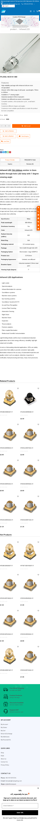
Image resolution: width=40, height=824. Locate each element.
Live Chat (6, 141)
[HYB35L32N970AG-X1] (30, 434)
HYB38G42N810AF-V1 (6, 670)
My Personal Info (6, 740)
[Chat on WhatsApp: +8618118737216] (38, 215)
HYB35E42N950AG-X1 (6, 484)
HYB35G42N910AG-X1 (26, 520)
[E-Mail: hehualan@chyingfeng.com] (38, 228)
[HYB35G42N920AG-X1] (10, 506)
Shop (2, 752)
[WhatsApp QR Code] (38, 218)
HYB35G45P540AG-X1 (6, 598)
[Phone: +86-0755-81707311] (38, 211)
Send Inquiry (25, 136)
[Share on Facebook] (1, 152)
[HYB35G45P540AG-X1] (10, 584)
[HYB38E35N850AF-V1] (10, 398)
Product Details (10, 160)
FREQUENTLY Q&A (30, 160)
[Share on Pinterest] (10, 152)
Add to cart (27, 126)
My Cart (3, 730)
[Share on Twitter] (3, 152)
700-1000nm (17, 170)
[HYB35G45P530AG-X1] (30, 656)
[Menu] (31, 11)
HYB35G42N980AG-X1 (6, 448)
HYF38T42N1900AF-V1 (27, 565)
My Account (4, 724)
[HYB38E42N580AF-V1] (10, 551)
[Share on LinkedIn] (5, 152)
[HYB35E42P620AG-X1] (10, 620)
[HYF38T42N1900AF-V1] (30, 551)
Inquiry (10, 164)
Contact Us (4, 762)
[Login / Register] (34, 11)
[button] (8, 131)
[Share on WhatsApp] (8, 152)
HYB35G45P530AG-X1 (26, 670)
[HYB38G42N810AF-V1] (10, 656)
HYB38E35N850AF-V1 (6, 412)
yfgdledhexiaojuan (10, 784)
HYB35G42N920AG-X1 (6, 520)
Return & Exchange (6, 733)
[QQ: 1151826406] (38, 225)
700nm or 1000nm (29, 191)
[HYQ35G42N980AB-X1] (30, 398)
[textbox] (8, 6)
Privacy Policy (5, 765)
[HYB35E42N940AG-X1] (30, 470)
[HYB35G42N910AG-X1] (30, 506)
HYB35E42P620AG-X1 (6, 634)
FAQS (2, 756)
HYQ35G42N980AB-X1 (27, 412)
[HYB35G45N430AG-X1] (30, 584)
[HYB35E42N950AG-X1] (10, 470)
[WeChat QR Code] (38, 222)
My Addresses (5, 736)
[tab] (10, 160)
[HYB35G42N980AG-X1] (10, 434)
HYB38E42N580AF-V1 (6, 565)
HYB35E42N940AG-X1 (26, 484)
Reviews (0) (30, 164)
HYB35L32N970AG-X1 (26, 448)
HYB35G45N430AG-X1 (26, 598)
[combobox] (8, 6)
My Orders (4, 727)
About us (3, 759)
